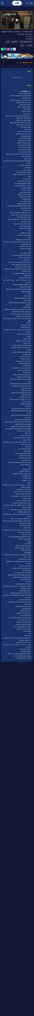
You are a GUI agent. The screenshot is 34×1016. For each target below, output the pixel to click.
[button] (17, 20)
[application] (17, 20)
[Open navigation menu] (31, 3)
